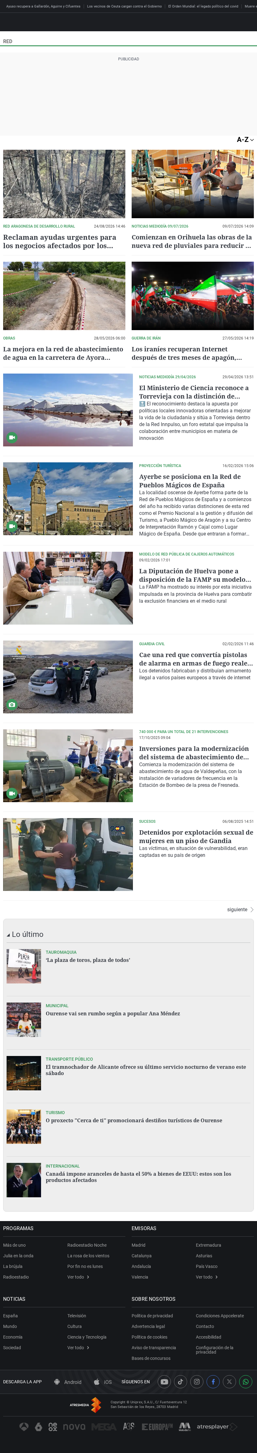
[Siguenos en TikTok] (180, 1381)
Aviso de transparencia (154, 1347)
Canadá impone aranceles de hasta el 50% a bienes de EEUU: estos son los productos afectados (138, 1177)
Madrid (138, 1245)
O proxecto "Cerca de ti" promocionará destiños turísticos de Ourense (134, 1120)
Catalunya (142, 1255)
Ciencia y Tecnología (87, 1337)
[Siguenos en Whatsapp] (245, 1381)
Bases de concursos (151, 1358)
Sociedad (12, 1347)
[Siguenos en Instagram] (196, 1381)
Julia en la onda (18, 1255)
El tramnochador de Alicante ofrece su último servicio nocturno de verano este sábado (146, 1070)
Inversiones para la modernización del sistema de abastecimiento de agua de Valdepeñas (194, 757)
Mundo (10, 1326)
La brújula (13, 1266)
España (10, 1315)
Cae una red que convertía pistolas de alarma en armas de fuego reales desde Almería (194, 663)
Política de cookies (149, 1337)
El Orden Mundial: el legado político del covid (203, 6)
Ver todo (75, 1277)
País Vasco (207, 1266)
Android (72, 1382)
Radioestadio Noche (87, 1245)
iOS (107, 1382)
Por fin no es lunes (85, 1266)
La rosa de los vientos (88, 1255)
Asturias (204, 1255)
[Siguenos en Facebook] (213, 1381)
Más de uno (14, 1245)
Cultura (74, 1326)
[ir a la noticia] (24, 966)
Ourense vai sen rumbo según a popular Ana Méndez (113, 1013)
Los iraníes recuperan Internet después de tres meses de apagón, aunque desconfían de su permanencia (192, 357)
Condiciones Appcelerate (220, 1315)
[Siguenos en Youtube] (164, 1381)
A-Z (243, 139)
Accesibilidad (208, 1337)
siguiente (237, 910)
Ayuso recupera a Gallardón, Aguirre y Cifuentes (43, 6)
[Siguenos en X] (229, 1381)
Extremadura (208, 1245)
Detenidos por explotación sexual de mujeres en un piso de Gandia (196, 836)
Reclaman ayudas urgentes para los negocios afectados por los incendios (59, 245)
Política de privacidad (152, 1315)
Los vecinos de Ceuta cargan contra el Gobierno (124, 6)
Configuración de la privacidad (214, 1350)
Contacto (205, 1326)
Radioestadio (16, 1277)
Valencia (140, 1277)
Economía (13, 1337)
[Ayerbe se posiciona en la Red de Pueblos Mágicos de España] (68, 498)
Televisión (76, 1315)
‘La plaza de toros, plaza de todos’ (88, 960)
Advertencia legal (148, 1326)
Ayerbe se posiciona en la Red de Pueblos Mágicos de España (190, 480)
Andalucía (141, 1266)
